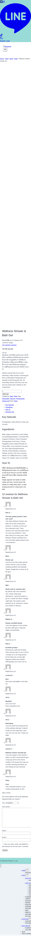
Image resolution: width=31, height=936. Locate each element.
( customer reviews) (9, 345)
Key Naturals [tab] (10, 405)
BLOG (23, 931)
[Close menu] (0, 865)
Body (11, 396)
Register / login (5, 41)
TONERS (27, 898)
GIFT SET (28, 916)
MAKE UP (28, 912)
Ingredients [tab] (9, 407)
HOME (23, 870)
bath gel (12, 398)
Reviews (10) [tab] (10, 412)
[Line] (15, 32)
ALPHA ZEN (25, 919)
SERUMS (27, 902)
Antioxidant (5, 398)
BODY (27, 910)
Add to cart (5, 394)
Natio (15, 396)
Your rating (5, 803)
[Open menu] (5, 49)
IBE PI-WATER (26, 926)
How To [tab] (8, 409)
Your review (6, 807)
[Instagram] (4, 2)
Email (4, 837)
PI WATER (28, 927)
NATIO (23, 875)
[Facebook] (1, 2)
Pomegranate (20, 398)
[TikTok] (1, 36)
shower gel (5, 401)
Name (4, 830)
